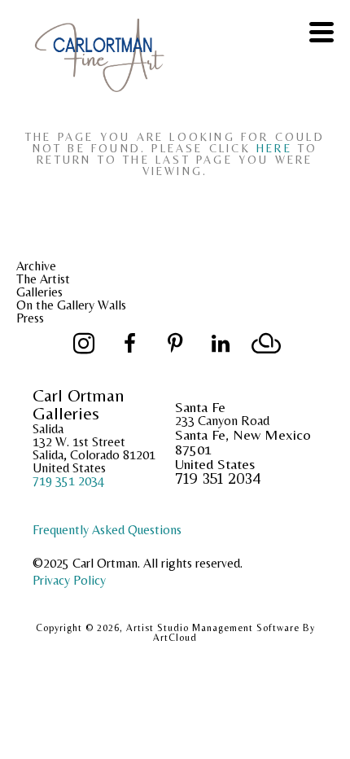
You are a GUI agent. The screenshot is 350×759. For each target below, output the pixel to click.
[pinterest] (175, 343)
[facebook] (129, 343)
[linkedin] (220, 343)
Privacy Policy (69, 580)
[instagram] (83, 343)
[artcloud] (266, 343)
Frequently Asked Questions (107, 529)
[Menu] (321, 32)
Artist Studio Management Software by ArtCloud (220, 632)
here (274, 148)
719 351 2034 (68, 481)
